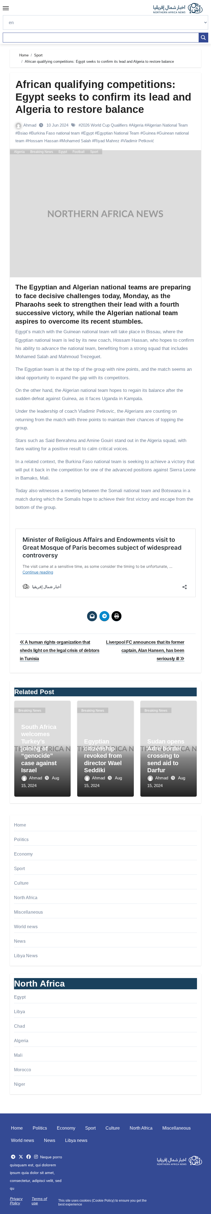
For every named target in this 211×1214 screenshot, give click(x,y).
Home (20, 825)
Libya (19, 1011)
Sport (94, 152)
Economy (23, 854)
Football (79, 152)
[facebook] (28, 1157)
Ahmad (30, 125)
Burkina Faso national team (55, 133)
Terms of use (39, 1200)
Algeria (137, 125)
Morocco (22, 1069)
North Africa (25, 897)
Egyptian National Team (118, 133)
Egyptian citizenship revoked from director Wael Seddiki (103, 756)
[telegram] (13, 1157)
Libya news (76, 1140)
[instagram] (36, 1157)
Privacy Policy (16, 1200)
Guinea (149, 133)
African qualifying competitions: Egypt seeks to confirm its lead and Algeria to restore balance (103, 97)
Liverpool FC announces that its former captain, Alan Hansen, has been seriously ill (145, 650)
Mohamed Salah (76, 140)
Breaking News (41, 152)
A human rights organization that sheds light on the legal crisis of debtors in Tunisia (59, 650)
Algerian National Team (167, 125)
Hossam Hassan (43, 140)
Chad (19, 1026)
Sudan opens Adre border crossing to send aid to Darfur (165, 756)
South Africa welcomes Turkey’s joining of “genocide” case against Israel (39, 748)
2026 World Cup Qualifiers (104, 125)
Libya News (26, 955)
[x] (21, 1157)
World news (26, 926)
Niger (19, 1084)
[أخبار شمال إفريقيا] (180, 8)
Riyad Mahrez (107, 140)
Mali (18, 1055)
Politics (21, 839)
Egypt (88, 133)
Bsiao (23, 133)
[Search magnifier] (203, 37)
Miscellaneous (28, 912)
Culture (21, 883)
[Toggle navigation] (6, 8)
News (20, 941)
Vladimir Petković (138, 140)
